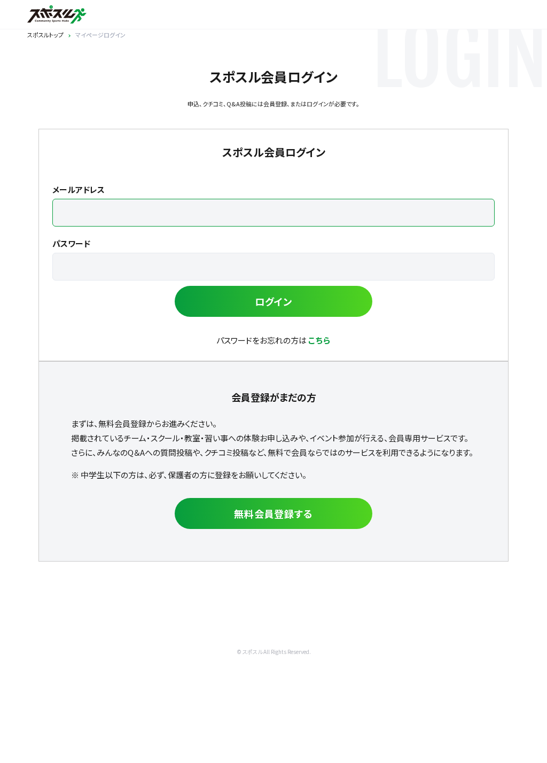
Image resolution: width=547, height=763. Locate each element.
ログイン (274, 301)
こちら (319, 340)
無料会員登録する (273, 513)
